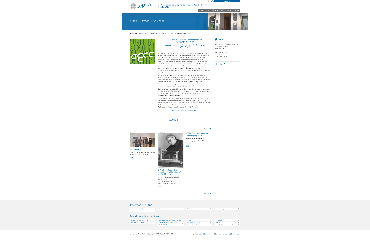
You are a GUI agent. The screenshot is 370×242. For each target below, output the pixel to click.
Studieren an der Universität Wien (141, 220)
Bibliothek (219, 220)
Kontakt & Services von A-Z (224, 225)
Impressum (199, 234)
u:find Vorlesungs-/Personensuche (170, 220)
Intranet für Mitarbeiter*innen (196, 225)
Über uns (236, 10)
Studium (201, 10)
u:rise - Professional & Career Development (168, 223)
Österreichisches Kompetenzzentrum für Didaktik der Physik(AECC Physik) (184, 6)
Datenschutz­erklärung (222, 234)
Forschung (209, 10)
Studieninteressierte (137, 209)
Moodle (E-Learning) (137, 222)
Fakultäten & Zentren (194, 222)
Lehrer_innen (219, 10)
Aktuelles (172, 119)
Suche (210, 1)
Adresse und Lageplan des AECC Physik (185, 110)
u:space (189, 220)
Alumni (133, 211)
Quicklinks (227, 1)
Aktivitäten (228, 10)
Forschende (191, 209)
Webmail (218, 222)
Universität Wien (143, 33)
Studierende (163, 209)
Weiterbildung (220, 209)
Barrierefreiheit (209, 234)
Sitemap (191, 234)
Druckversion (235, 234)
